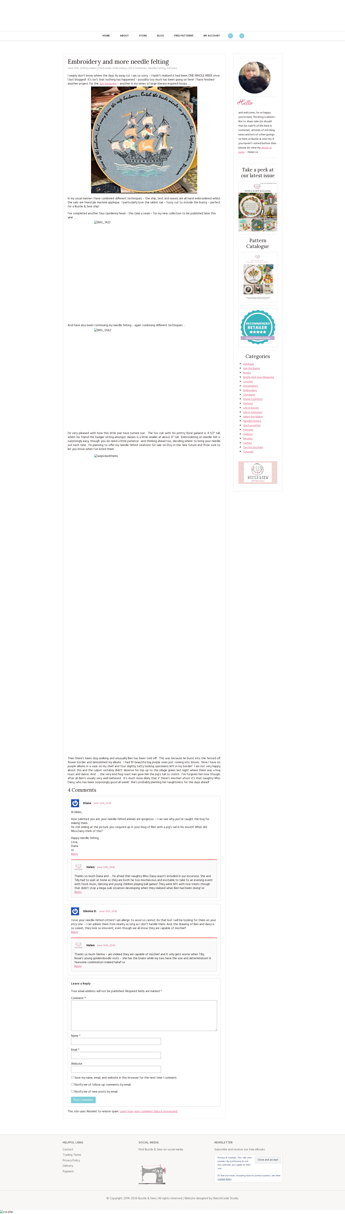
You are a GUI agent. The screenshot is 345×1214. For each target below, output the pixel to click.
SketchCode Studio (226, 1198)
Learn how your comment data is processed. (149, 1111)
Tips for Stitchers (253, 447)
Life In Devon (251, 408)
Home (106, 36)
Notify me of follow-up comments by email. (102, 1084)
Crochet (248, 381)
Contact (68, 1149)
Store (143, 36)
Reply (74, 854)
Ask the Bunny (251, 368)
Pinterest (168, 1158)
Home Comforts (253, 399)
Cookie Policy (225, 1179)
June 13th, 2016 (106, 867)
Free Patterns (183, 36)
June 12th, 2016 (102, 803)
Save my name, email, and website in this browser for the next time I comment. (125, 1077)
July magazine (108, 83)
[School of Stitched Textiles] (257, 328)
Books (247, 373)
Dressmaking (250, 386)
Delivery (68, 1166)
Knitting (248, 403)
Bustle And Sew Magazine (258, 377)
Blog (160, 36)
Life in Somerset (137, 68)
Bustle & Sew (172, 15)
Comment (78, 998)
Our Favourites (252, 425)
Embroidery (119, 68)
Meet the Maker (253, 417)
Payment (68, 1171)
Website (76, 1063)
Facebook (142, 1158)
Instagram (159, 1158)
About (124, 36)
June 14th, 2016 (106, 945)
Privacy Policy (71, 1160)
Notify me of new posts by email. (96, 1091)
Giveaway (249, 395)
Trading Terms (72, 1155)
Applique (248, 364)
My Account (211, 36)
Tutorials (248, 452)
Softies (247, 443)
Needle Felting (157, 68)
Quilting (248, 434)
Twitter (150, 1158)
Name (75, 1036)
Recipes (248, 438)
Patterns (172, 68)
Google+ (177, 1158)
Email (75, 1050)
